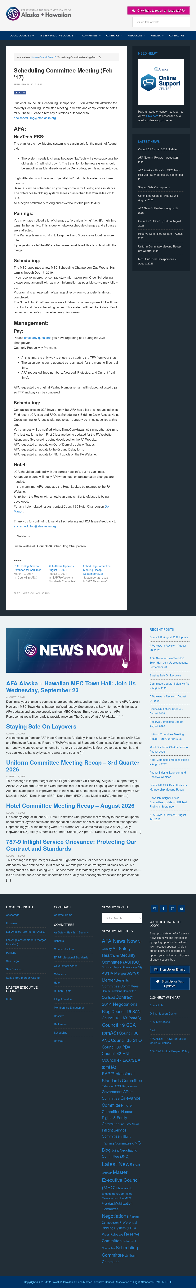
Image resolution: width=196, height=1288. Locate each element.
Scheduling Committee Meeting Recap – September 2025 (97, 569)
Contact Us (156, 1005)
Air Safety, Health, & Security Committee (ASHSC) (121, 955)
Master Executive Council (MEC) (121, 1179)
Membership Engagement (69, 1007)
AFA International (160, 1022)
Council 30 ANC (40, 593)
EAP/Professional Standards (71, 957)
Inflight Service (63, 999)
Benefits (59, 941)
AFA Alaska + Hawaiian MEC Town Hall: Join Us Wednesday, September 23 (160, 174)
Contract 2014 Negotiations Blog (120, 1004)
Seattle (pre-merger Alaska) (23, 977)
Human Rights (62, 991)
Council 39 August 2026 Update (157, 149)
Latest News (117, 1164)
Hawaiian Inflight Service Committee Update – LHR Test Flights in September (168, 802)
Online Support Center (163, 1013)
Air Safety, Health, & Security (71, 932)
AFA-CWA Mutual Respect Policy (169, 1051)
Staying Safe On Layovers (154, 187)
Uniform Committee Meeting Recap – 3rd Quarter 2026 (73, 765)
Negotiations (115, 1215)
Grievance (60, 974)
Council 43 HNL (116, 1053)
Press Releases (112, 1234)
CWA (153, 1030)
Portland (11, 952)
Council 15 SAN (126, 1011)
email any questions (37, 337)
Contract (108, 997)
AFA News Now (119, 940)
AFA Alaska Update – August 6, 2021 (61, 568)
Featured (132, 1086)
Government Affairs (65, 966)
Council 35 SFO (126, 1040)
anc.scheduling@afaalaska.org (35, 118)
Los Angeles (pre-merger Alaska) (26, 931)
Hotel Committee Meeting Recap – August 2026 (70, 805)
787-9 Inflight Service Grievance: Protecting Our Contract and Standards (71, 844)
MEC (9, 999)
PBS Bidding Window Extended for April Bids (27, 568)
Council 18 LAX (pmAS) (121, 1017)
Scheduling (60, 1032)
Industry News (129, 1124)
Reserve (59, 1016)
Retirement (60, 1024)
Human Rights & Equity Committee (117, 1117)
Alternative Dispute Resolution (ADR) (122, 967)
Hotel (57, 982)
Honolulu (11, 923)
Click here (152, 116)
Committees (129, 986)
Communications (64, 949)
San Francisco (15, 969)
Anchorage (12, 915)
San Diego (12, 961)
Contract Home (63, 915)
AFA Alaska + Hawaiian (38, 13)
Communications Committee (119, 991)
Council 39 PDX (116, 1047)
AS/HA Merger (114, 973)
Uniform (59, 1041)
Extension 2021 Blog (114, 1086)
